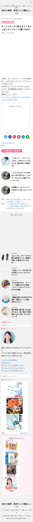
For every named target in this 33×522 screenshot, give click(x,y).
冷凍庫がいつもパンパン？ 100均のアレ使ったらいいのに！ (21, 189)
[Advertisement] (16, 56)
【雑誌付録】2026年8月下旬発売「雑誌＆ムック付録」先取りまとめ (21, 299)
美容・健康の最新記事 (8, 143)
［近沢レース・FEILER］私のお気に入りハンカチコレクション (21, 272)
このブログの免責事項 (9, 360)
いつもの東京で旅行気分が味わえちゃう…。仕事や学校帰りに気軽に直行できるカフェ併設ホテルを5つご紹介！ (18, 206)
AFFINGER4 (23, 518)
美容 (4, 145)
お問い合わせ (6, 363)
